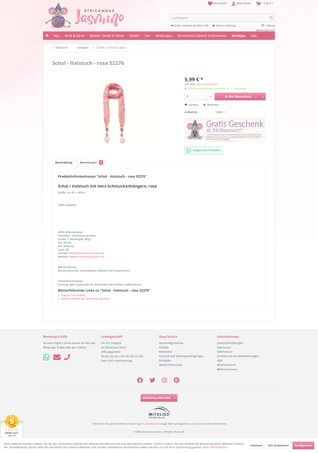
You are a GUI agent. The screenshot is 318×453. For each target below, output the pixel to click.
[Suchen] (271, 18)
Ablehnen (256, 445)
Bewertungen (91, 162)
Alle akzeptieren (278, 445)
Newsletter (165, 351)
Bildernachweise (227, 369)
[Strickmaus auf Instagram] (164, 381)
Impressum (224, 347)
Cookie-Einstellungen (230, 343)
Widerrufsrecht (226, 365)
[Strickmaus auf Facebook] (140, 381)
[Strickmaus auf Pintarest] (176, 381)
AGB (219, 360)
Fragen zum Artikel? (73, 295)
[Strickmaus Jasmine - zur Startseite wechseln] (84, 16)
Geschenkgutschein (171, 343)
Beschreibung (63, 162)
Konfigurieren (303, 445)
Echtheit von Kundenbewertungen (238, 356)
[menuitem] (217, 3)
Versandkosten (150, 423)
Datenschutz (224, 351)
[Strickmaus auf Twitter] (152, 381)
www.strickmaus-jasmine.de (86, 256)
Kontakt (164, 347)
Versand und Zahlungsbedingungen (181, 356)
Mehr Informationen (215, 447)
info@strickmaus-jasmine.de (86, 253)
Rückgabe (165, 360)
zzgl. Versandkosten (207, 84)
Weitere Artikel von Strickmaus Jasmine (85, 298)
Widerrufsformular (170, 365)
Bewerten (213, 104)
